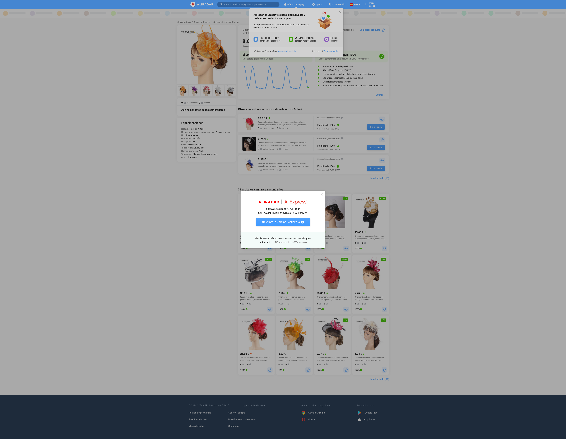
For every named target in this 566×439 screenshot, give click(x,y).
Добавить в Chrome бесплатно (281, 221)
